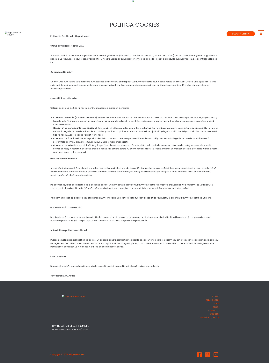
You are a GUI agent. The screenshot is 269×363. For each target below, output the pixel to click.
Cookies (214, 313)
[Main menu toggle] (261, 33)
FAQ (216, 303)
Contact (213, 310)
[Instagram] (207, 354)
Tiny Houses (212, 300)
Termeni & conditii (209, 317)
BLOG (216, 307)
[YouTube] (216, 354)
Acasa (215, 296)
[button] (241, 33)
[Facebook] (199, 354)
